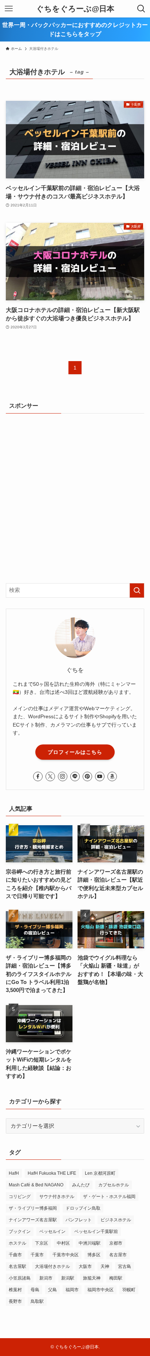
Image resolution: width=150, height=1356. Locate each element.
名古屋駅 (17, 1266)
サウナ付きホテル (56, 1196)
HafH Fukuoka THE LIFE (52, 1173)
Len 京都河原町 (100, 1173)
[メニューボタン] (8, 8)
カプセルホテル (113, 1184)
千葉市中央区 (65, 1254)
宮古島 (124, 1266)
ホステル (17, 1243)
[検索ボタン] (141, 8)
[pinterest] (87, 776)
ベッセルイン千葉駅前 (96, 1231)
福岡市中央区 (100, 1289)
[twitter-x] (50, 776)
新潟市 (45, 1278)
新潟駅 (67, 1278)
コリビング (20, 1196)
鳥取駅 (37, 1301)
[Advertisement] (75, 498)
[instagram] (62, 776)
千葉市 (37, 1254)
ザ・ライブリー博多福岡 (33, 1208)
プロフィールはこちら (75, 752)
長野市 (15, 1301)
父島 (52, 1289)
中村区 (63, 1243)
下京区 (41, 1243)
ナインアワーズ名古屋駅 (33, 1219)
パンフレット (79, 1219)
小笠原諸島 (20, 1278)
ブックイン (20, 1231)
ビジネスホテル (115, 1219)
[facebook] (38, 776)
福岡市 (72, 1289)
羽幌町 (128, 1289)
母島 (35, 1289)
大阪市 (85, 1266)
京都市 (115, 1243)
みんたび (81, 1184)
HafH (14, 1173)
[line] (75, 776)
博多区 (93, 1254)
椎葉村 (15, 1289)
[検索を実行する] (137, 590)
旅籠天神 (91, 1278)
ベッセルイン (52, 1231)
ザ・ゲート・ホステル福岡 (109, 1196)
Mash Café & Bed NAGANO (36, 1184)
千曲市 (15, 1254)
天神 (104, 1266)
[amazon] (112, 776)
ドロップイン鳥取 (83, 1208)
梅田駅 (115, 1278)
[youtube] (99, 776)
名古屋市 (118, 1254)
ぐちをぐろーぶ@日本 (75, 9)
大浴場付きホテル (52, 1266)
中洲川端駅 (89, 1243)
